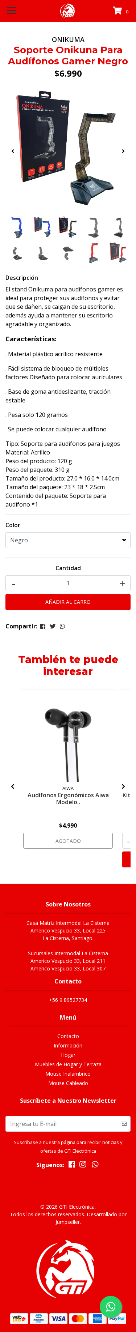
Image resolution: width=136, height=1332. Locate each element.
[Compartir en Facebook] (42, 626)
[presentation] (12, 151)
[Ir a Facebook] (72, 1166)
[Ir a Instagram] (82, 1166)
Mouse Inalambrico (68, 1073)
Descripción (21, 278)
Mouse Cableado (68, 1083)
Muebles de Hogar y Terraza (68, 1064)
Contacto (68, 1036)
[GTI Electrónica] (68, 11)
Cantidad (68, 568)
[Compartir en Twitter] (52, 626)
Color (12, 525)
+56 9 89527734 (68, 999)
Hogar (68, 1054)
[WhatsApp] (95, 1166)
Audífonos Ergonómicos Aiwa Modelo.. (68, 798)
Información (68, 1045)
